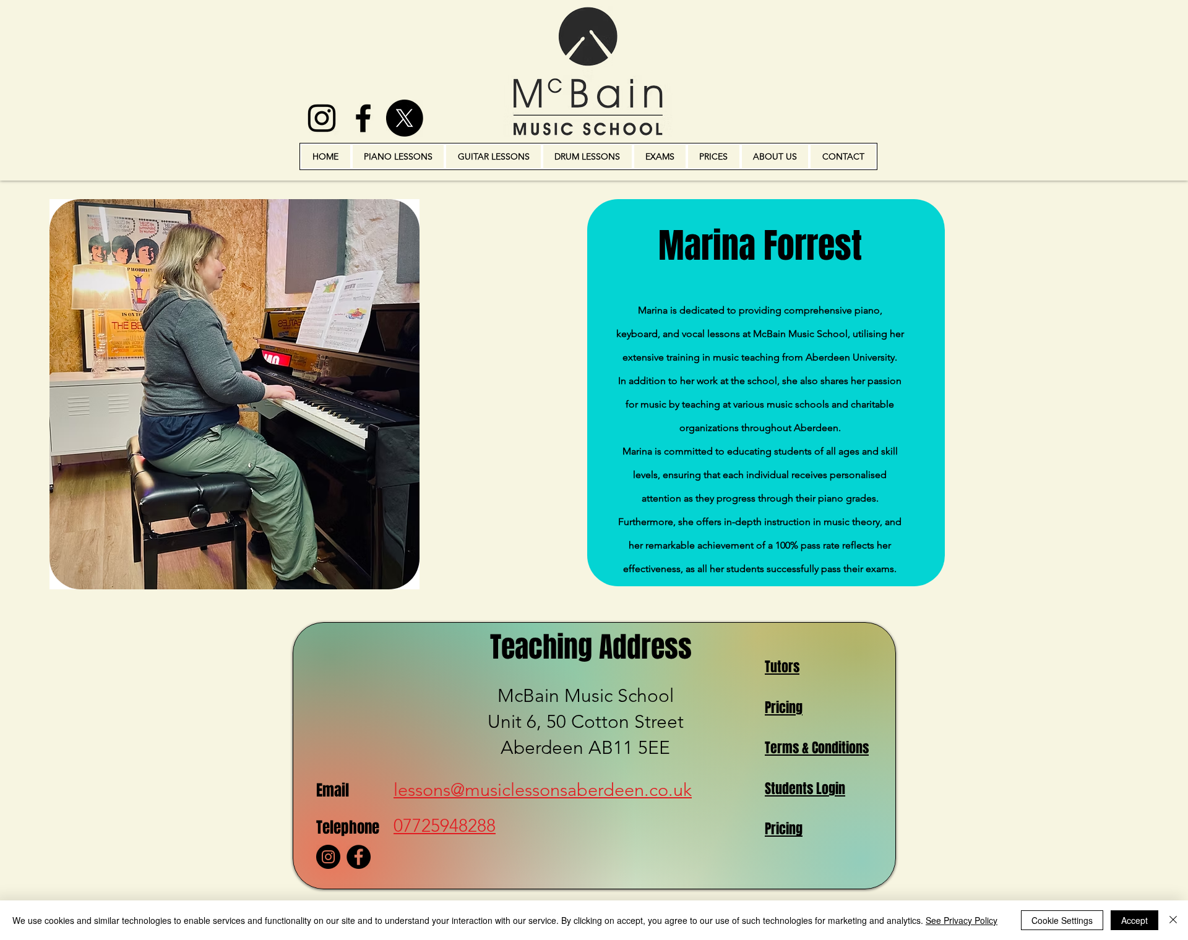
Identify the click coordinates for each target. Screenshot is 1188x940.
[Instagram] (328, 857)
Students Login (805, 788)
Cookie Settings (1062, 920)
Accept (1134, 920)
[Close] (1173, 920)
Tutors (782, 667)
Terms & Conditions (817, 748)
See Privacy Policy (961, 920)
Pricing (784, 707)
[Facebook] (358, 857)
